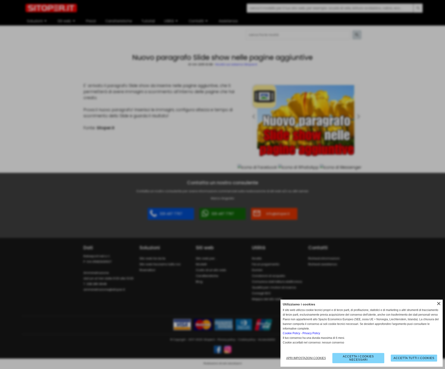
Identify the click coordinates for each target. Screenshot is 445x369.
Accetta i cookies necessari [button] (358, 358)
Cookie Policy (291, 333)
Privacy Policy (311, 333)
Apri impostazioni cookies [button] (306, 358)
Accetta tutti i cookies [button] (414, 358)
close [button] (439, 303)
